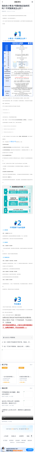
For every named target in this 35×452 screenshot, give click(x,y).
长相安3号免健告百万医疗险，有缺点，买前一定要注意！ (19, 342)
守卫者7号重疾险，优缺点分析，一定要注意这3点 (19, 346)
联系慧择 (11, 440)
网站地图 (24, 440)
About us (12, 442)
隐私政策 (30, 440)
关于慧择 (5, 440)
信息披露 (17, 440)
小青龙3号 (12, 141)
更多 (31, 364)
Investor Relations (20, 442)
